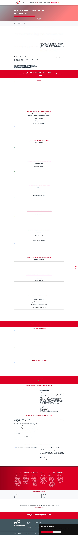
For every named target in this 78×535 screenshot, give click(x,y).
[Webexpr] (31, 533)
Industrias (18, 23)
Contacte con (29, 527)
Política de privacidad (38, 522)
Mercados (28, 524)
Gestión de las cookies (38, 525)
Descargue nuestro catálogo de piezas (39, 378)
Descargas (28, 528)
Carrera (28, 526)
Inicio (15, 23)
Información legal (38, 527)
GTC (36, 526)
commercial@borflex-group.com (19, 525)
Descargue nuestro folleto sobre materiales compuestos (39, 515)
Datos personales (38, 523)
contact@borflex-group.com (39, 507)
